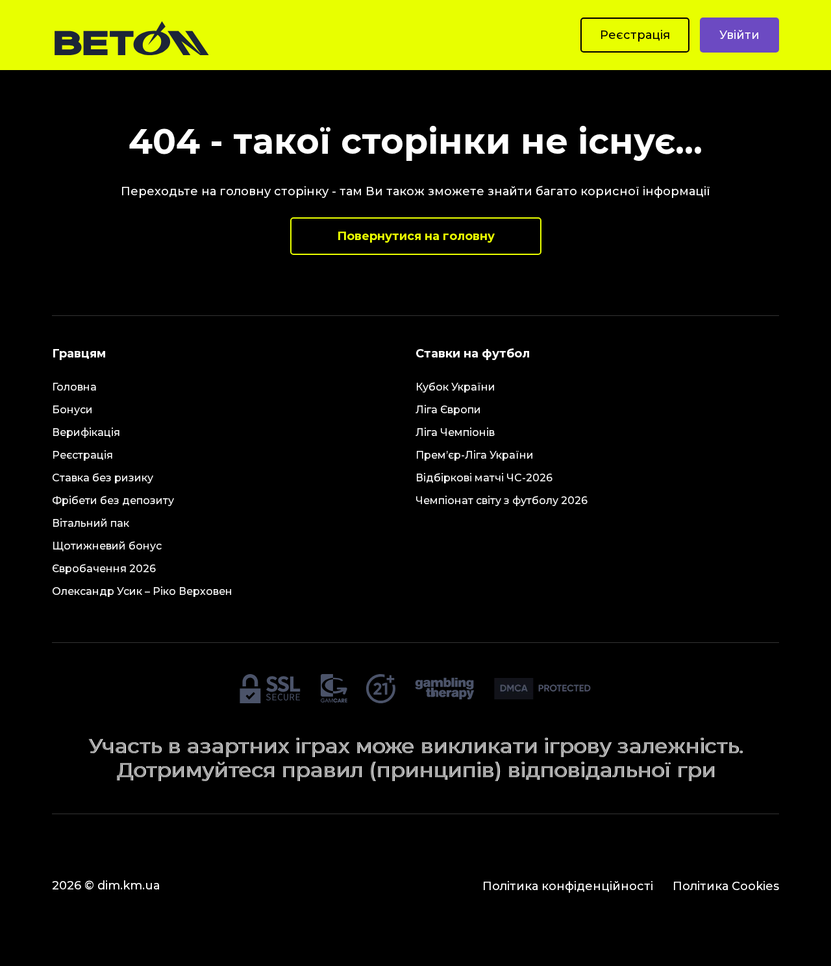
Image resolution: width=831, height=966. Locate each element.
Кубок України (455, 387)
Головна (74, 387)
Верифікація (86, 432)
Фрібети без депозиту (113, 500)
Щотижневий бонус (107, 546)
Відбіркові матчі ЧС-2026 (484, 478)
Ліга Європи (448, 410)
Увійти (739, 35)
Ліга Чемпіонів (455, 432)
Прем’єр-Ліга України (475, 455)
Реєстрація (635, 35)
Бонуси (72, 410)
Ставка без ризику (102, 478)
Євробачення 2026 (104, 568)
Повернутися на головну (416, 236)
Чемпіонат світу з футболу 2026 (502, 500)
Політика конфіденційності (567, 886)
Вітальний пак (90, 523)
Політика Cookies (726, 886)
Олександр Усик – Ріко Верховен (142, 591)
